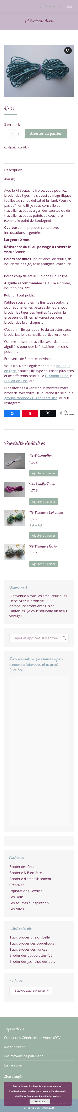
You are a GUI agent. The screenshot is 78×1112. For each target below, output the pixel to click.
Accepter (39, 1101)
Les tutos (16, 909)
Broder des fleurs (22, 866)
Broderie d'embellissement (30, 878)
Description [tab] (13, 170)
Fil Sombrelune (56, 376)
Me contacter (14, 1047)
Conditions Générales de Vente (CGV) (33, 1037)
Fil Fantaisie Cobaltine (46, 512)
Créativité (16, 885)
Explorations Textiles (25, 891)
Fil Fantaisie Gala (42, 546)
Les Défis (16, 897)
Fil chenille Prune (42, 484)
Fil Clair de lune (16, 381)
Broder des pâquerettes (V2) (31, 955)
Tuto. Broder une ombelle (29, 937)
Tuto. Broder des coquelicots (31, 943)
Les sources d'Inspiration (29, 903)
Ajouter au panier (46, 133)
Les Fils (22, 147)
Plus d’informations (50, 1096)
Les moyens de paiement (23, 1056)
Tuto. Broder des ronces (28, 949)
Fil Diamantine (40, 456)
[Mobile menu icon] (69, 6)
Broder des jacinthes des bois (32, 961)
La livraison (13, 1065)
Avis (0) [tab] (9, 179)
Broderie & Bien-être (25, 872)
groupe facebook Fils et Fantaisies (30, 398)
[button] (68, 50)
